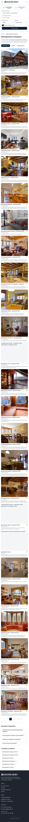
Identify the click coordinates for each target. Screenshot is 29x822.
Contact (3, 791)
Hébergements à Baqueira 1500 (9, 751)
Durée (17, 20)
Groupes (3, 787)
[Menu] (2, 1)
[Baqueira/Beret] (11, 1)
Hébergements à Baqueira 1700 (9, 755)
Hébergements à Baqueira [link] (12, 33)
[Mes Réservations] (26, 1)
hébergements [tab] (5, 45)
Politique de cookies (5, 799)
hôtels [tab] (13, 45)
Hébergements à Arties (7, 758)
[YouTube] (10, 813)
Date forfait (5, 20)
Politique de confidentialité (7, 801)
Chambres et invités (7, 15)
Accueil (2, 33)
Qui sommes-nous (5, 785)
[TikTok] (6, 813)
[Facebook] (1, 813)
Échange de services (6, 789)
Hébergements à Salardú (8, 764)
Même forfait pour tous (10, 25)
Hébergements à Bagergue (8, 761)
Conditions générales (6, 797)
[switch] (3, 25)
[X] (8, 813)
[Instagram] (4, 813)
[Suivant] (21, 719)
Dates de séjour (6, 10)
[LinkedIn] (12, 813)
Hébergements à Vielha (7, 767)
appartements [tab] (21, 45)
